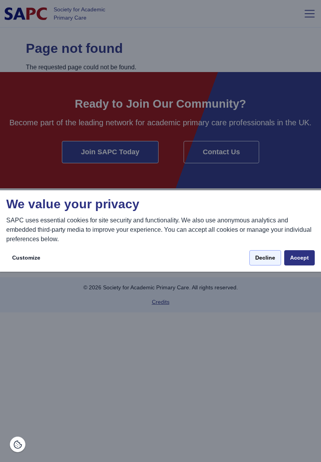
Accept (299, 257)
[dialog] (160, 231)
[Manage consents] (17, 444)
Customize (26, 257)
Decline (265, 257)
